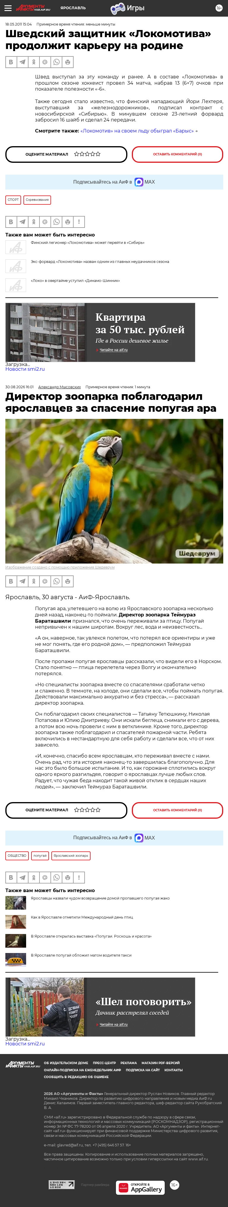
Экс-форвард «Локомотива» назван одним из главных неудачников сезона (100, 261)
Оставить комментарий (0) (177, 154)
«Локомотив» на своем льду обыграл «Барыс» (137, 131)
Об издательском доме (66, 1063)
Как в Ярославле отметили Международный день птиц (82, 917)
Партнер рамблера (95, 1185)
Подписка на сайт (143, 1070)
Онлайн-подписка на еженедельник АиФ (82, 1070)
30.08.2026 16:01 (19, 387)
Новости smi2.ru (25, 369)
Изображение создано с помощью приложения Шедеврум (60, 567)
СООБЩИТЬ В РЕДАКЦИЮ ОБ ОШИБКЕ (76, 1077)
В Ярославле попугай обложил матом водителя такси (81, 955)
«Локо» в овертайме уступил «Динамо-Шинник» (75, 280)
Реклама (129, 1063)
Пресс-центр (104, 1063)
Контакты (173, 1070)
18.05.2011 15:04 (18, 24)
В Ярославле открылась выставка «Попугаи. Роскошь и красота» (91, 936)
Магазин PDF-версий (161, 1063)
